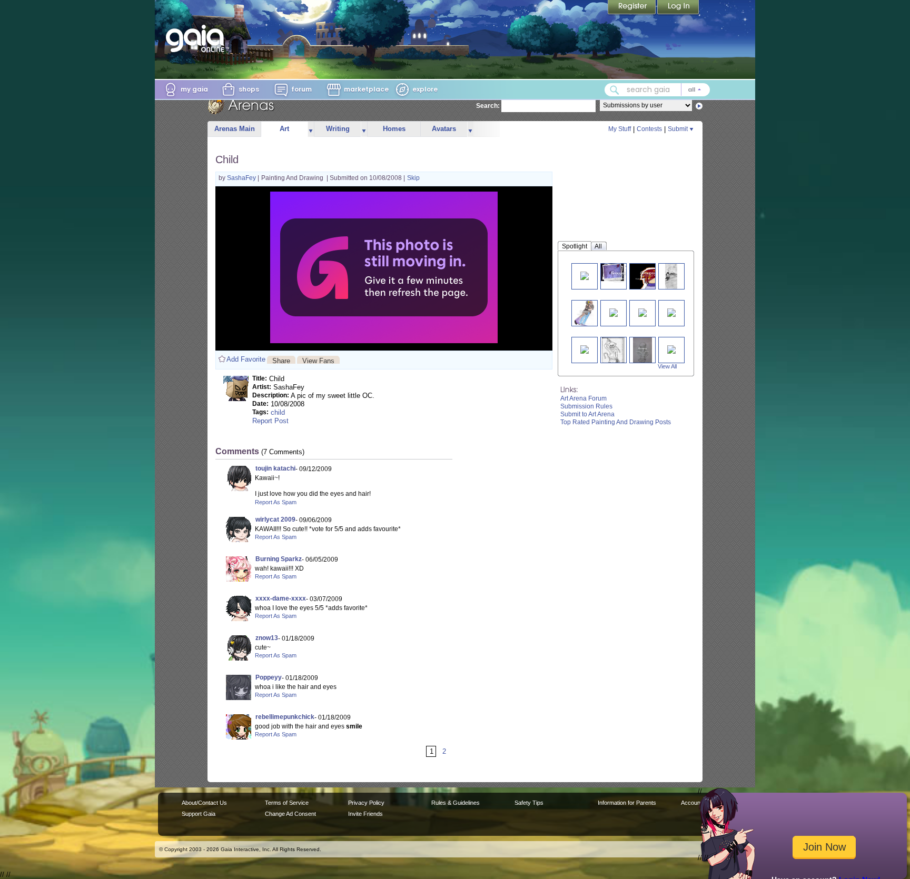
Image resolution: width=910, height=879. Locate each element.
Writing (338, 129)
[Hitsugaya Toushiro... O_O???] (671, 349)
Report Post (270, 421)
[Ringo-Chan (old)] (648, 276)
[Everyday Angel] (584, 275)
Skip (413, 178)
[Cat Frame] (642, 312)
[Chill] (642, 350)
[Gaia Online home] (197, 38)
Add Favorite (245, 359)
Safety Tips (529, 803)
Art (284, 129)
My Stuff (619, 129)
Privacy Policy (366, 803)
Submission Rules (586, 406)
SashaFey (242, 178)
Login (678, 8)
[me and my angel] (585, 313)
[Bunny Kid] (584, 349)
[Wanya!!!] (671, 312)
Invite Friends (365, 814)
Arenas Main (234, 129)
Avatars (444, 129)
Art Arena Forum (583, 398)
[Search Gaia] (614, 90)
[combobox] (657, 89)
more (311, 129)
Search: (488, 105)
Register (632, 8)
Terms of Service (287, 803)
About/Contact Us (204, 803)
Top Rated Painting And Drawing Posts (615, 422)
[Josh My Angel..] (671, 276)
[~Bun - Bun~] (613, 312)
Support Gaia (198, 814)
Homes (394, 129)
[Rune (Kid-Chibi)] (619, 276)
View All (667, 366)
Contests (649, 129)
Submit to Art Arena (587, 414)
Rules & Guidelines (455, 803)
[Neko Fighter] (613, 350)
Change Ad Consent (290, 814)
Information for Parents (627, 803)
